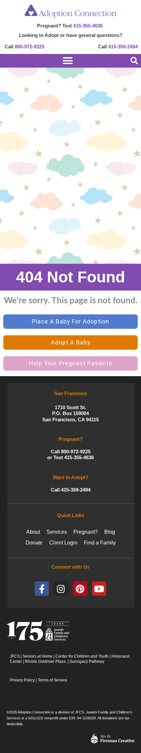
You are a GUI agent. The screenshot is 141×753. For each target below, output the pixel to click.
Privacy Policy (22, 680)
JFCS (15, 656)
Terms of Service (52, 680)
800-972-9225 (29, 46)
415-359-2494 (123, 46)
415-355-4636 (88, 25)
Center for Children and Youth (82, 656)
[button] (134, 61)
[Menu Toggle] (56, 60)
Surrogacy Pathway (87, 661)
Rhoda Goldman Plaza (46, 661)
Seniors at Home (37, 656)
